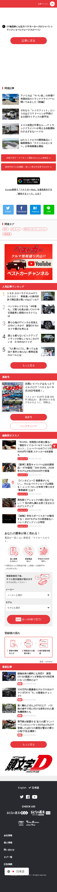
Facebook (28, 797)
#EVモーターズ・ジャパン (35, 229)
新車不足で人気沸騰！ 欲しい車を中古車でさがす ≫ (28, 167)
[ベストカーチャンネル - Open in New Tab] (28, 262)
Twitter (22, 796)
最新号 (28, 417)
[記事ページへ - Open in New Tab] (3, 26)
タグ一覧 (8, 857)
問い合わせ (9, 850)
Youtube (34, 797)
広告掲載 (8, 864)
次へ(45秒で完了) (28, 619)
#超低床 (7, 234)
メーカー (10, 589)
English (22, 787)
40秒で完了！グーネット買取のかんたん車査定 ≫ (28, 158)
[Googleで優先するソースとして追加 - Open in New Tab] (28, 180)
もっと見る (28, 365)
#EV (5, 229)
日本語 (35, 787)
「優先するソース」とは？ (28, 193)
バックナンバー (28, 426)
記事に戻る (28, 40)
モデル (9, 602)
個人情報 (8, 842)
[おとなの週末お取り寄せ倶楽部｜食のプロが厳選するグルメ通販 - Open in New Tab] (17, 813)
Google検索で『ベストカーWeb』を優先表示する (28, 189)
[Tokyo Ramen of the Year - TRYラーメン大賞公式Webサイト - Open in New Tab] (28, 824)
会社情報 (8, 835)
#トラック (15, 229)
